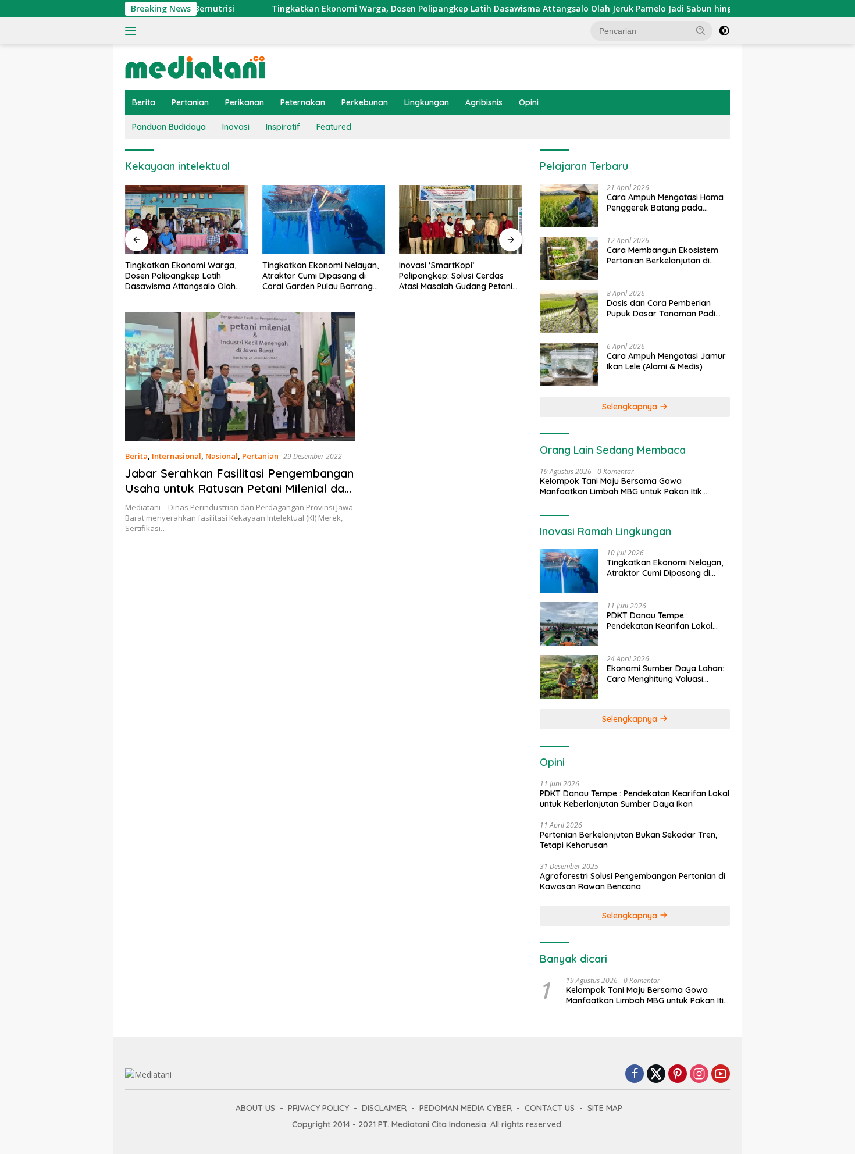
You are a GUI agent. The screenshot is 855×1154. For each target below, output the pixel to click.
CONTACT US (550, 1108)
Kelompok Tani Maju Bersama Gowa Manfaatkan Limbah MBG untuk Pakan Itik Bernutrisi (621, 486)
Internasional (176, 456)
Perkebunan (364, 102)
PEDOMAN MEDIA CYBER (465, 1108)
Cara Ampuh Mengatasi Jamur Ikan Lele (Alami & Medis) (666, 361)
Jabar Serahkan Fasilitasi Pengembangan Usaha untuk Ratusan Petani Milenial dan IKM (239, 488)
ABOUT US (255, 1108)
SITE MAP (604, 1108)
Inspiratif (283, 127)
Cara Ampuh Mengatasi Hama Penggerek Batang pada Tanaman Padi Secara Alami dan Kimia (665, 202)
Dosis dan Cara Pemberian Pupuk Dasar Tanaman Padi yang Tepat (661, 308)
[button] (700, 30)
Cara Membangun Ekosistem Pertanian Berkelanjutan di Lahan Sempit (662, 255)
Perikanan (244, 102)
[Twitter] (656, 1074)
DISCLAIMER (384, 1108)
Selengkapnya (631, 406)
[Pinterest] (677, 1074)
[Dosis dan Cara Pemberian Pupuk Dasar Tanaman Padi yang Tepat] (569, 311)
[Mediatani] (195, 66)
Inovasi (236, 127)
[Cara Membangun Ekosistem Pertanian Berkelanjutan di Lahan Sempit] (569, 258)
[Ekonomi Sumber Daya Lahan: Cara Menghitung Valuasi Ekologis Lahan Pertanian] (569, 677)
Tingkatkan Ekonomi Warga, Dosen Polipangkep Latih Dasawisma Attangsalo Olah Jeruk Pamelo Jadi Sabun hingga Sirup (466, 8)
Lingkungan (426, 102)
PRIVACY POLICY (318, 1108)
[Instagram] (699, 1074)
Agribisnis (484, 102)
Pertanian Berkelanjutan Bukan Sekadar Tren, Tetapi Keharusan (628, 839)
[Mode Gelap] (724, 31)
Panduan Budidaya (169, 127)
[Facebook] (634, 1074)
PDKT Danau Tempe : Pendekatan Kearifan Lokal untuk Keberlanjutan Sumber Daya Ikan (455, 276)
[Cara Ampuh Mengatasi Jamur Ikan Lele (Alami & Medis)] (569, 364)
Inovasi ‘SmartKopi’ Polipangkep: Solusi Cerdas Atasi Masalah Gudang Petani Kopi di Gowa (319, 276)
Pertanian (190, 102)
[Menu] (133, 31)
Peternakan (302, 102)
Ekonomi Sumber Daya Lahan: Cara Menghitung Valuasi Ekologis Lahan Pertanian (665, 673)
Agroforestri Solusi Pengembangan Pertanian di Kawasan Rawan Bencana (632, 881)
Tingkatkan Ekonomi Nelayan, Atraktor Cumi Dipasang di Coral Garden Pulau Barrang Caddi (184, 276)
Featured (333, 127)
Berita (143, 102)
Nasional (221, 456)
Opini (529, 102)
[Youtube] (720, 1074)
